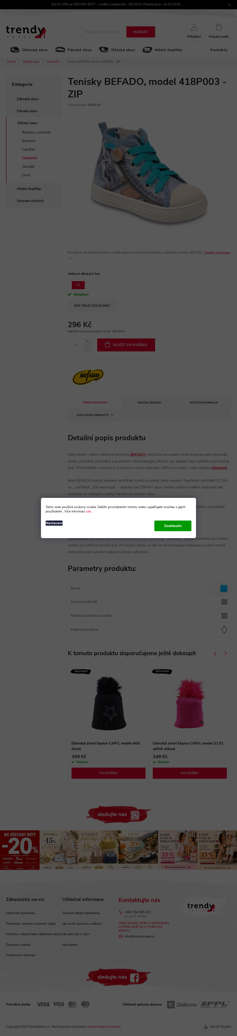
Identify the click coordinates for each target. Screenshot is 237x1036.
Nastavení (54, 523)
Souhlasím (173, 525)
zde (88, 511)
